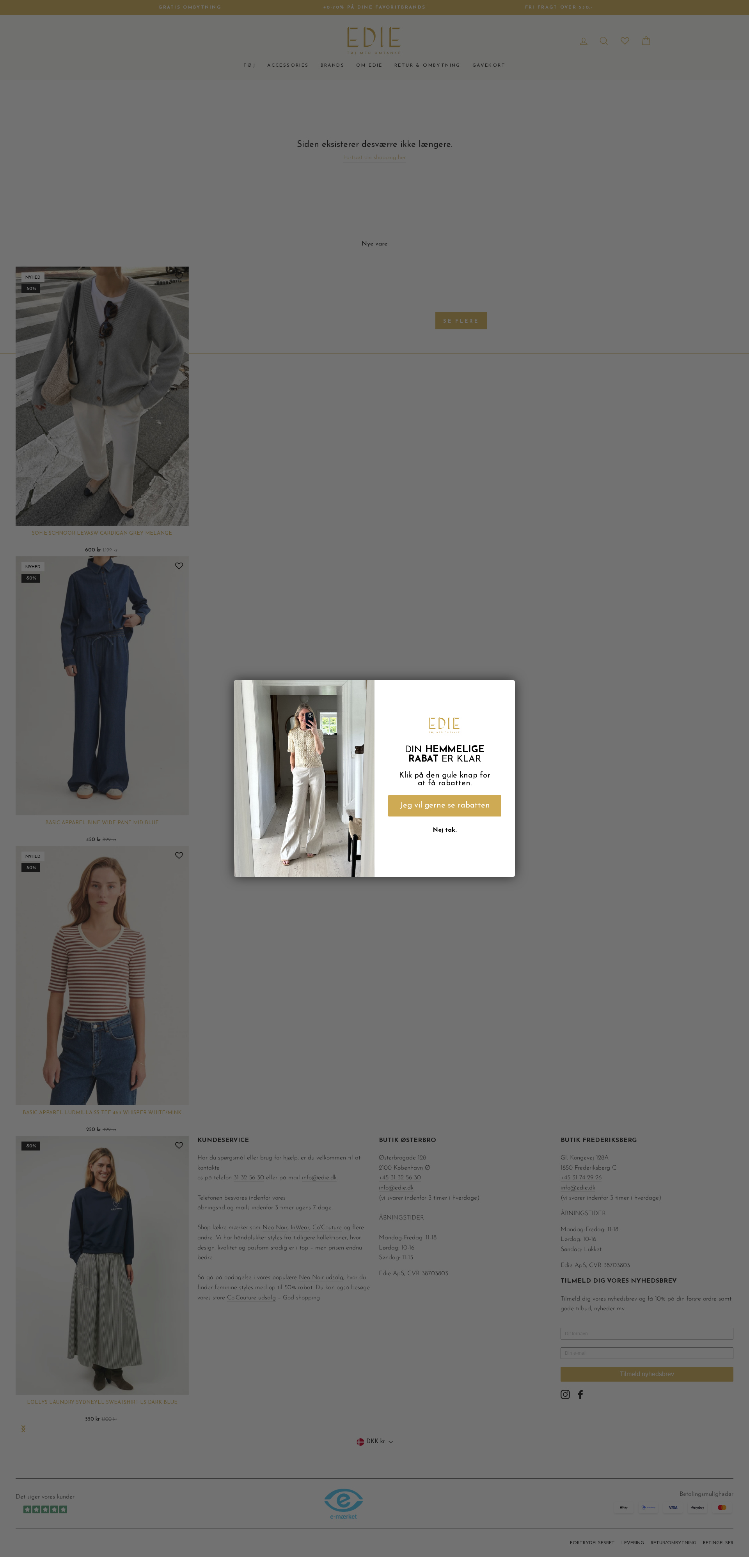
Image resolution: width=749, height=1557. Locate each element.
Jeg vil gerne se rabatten (445, 805)
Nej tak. (445, 830)
